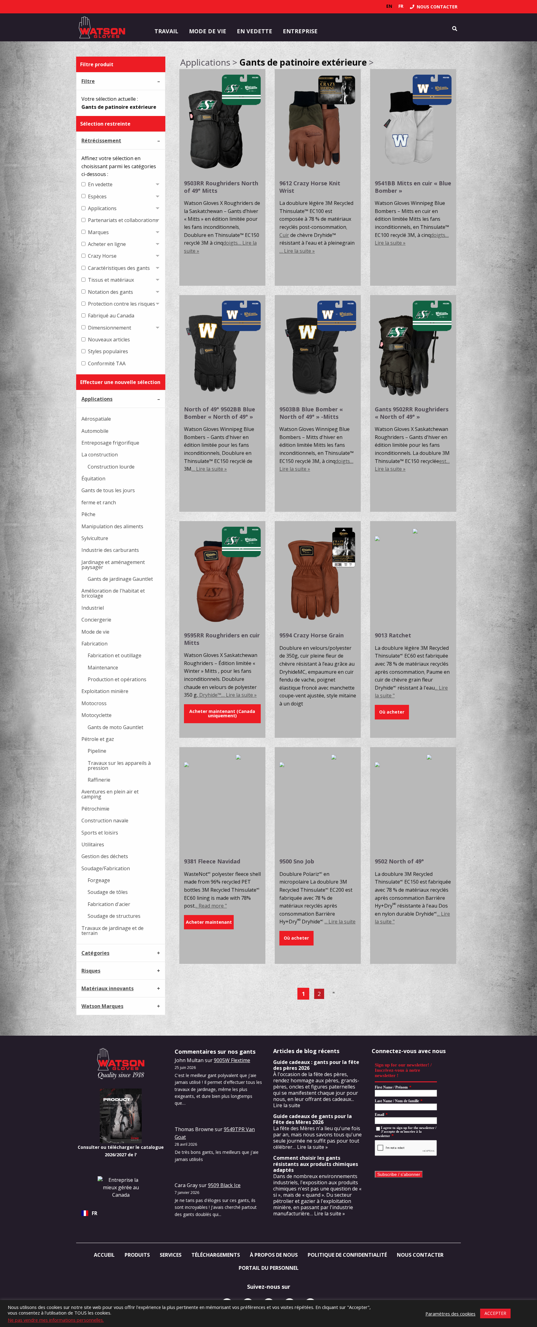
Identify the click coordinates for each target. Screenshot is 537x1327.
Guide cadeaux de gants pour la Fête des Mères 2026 (312, 1119)
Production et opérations (117, 679)
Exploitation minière (104, 691)
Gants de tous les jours (108, 490)
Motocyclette (96, 715)
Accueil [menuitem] (104, 1254)
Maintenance (103, 667)
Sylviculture (94, 538)
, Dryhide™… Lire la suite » (227, 694)
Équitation (93, 478)
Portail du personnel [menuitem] (269, 1268)
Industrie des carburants (110, 550)
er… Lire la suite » (307, 1147)
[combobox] (120, 1213)
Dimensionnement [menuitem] (109, 327)
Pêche (88, 514)
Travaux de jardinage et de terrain (112, 930)
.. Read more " (211, 905)
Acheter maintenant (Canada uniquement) (222, 713)
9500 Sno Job (296, 861)
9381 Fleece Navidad (212, 861)
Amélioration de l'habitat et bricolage (113, 593)
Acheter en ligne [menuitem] (107, 244)
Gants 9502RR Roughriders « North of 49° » (411, 412)
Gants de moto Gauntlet (115, 727)
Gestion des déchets (104, 856)
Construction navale (104, 820)
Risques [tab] (90, 970)
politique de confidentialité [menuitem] (347, 1254)
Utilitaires (92, 844)
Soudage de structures (114, 916)
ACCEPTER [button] (495, 1313)
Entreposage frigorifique (110, 442)
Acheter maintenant (209, 922)
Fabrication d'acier (109, 904)
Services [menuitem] (170, 1254)
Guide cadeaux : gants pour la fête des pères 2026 (316, 1065)
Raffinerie (99, 779)
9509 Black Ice (224, 1185)
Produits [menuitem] (137, 1254)
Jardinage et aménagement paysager (113, 565)
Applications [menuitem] (102, 208)
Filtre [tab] (88, 81)
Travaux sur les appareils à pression (119, 765)
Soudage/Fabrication (105, 868)
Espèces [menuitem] (97, 196)
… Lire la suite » (297, 250)
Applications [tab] (96, 398)
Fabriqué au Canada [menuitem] (111, 315)
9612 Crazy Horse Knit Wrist (309, 186)
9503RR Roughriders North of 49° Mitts (221, 186)
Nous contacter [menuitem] (420, 1254)
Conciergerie (96, 619)
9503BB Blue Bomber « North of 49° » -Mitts (311, 412)
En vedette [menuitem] (100, 184)
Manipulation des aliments (112, 526)
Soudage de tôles (108, 892)
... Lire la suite (340, 921)
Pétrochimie (95, 808)
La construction (99, 454)
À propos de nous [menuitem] (274, 1254)
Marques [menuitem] (98, 232)
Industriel (92, 607)
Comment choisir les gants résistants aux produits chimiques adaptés (315, 1163)
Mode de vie (207, 31)
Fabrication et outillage (114, 655)
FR (94, 1213)
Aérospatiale (96, 418)
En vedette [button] (254, 31)
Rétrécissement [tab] (101, 140)
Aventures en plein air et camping (110, 794)
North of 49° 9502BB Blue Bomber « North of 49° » (219, 412)
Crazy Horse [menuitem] (102, 255)
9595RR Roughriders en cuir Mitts (222, 638)
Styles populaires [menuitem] (108, 351)
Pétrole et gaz (97, 739)
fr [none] (400, 6)
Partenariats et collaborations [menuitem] (123, 220)
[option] (389, 6)
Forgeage (99, 880)
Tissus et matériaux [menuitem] (111, 279)
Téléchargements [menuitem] (215, 1254)
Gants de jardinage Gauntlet (120, 579)
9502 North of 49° (399, 861)
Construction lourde (111, 466)
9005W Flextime (232, 1060)
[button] (392, 712)
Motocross (94, 703)
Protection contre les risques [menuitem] (121, 303)
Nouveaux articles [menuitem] (109, 339)
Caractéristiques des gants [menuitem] (119, 268)
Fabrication (94, 643)
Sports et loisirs (99, 832)
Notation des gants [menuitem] (110, 292)
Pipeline (97, 750)
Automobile (94, 431)
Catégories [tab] (95, 953)
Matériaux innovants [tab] (107, 988)
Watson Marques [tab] (102, 1006)
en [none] (389, 6)
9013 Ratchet (393, 635)
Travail (166, 31)
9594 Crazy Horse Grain (311, 635)
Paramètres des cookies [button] (450, 1313)
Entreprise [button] (300, 31)
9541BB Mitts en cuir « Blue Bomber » (413, 186)
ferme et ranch (98, 502)
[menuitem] (433, 6)
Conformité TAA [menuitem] (107, 363)
